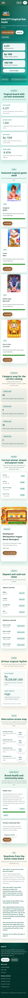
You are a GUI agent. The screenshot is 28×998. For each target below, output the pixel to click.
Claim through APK (9, 553)
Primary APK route (7, 32)
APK (25, 2)
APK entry (5, 960)
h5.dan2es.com (5, 986)
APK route (7, 839)
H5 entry (14, 960)
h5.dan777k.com (5, 981)
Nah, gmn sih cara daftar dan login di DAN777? (14, 935)
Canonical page (5, 967)
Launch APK (7, 223)
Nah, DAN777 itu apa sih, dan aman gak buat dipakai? (13, 870)
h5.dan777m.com (5, 978)
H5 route (16, 839)
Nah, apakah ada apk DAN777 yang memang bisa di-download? (13, 902)
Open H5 (19, 2)
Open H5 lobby (14, 70)
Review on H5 (8, 557)
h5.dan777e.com (5, 984)
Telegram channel (9, 835)
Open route (20, 733)
